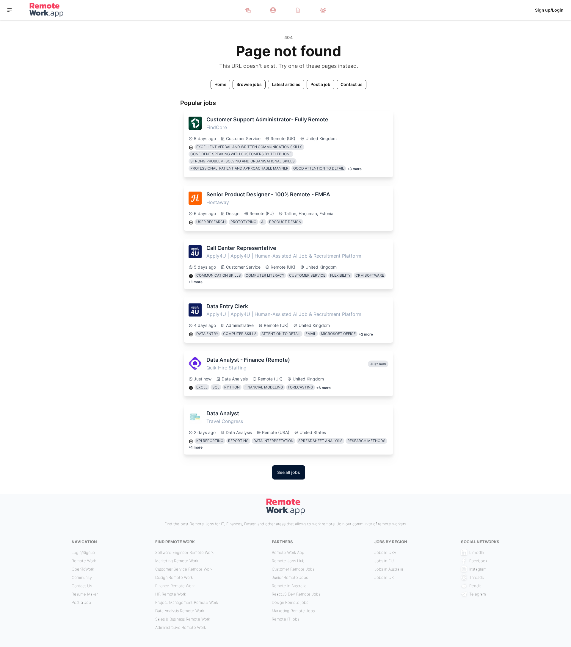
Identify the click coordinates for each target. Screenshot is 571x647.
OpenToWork (83, 569)
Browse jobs (249, 84)
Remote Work (84, 560)
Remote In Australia (289, 585)
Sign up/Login (549, 9)
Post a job (320, 84)
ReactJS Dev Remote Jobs (296, 594)
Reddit (475, 585)
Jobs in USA (385, 552)
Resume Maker (85, 594)
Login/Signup (83, 552)
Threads (476, 577)
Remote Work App (288, 552)
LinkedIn (476, 552)
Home (220, 84)
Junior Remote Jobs (290, 577)
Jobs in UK (384, 577)
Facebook (478, 560)
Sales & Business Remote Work (182, 619)
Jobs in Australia (388, 569)
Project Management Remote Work (186, 602)
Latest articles (286, 84)
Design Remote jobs (290, 602)
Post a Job (81, 602)
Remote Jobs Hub (288, 560)
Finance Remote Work (174, 585)
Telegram (477, 594)
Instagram (478, 569)
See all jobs (288, 472)
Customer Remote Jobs (293, 569)
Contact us (352, 84)
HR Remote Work (170, 594)
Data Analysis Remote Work (179, 610)
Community (82, 577)
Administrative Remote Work (180, 627)
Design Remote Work (174, 577)
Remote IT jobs (285, 619)
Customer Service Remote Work (183, 569)
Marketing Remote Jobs (293, 610)
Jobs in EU (384, 560)
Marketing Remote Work (176, 560)
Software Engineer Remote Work (184, 552)
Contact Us (82, 585)
